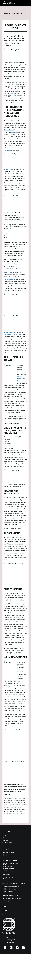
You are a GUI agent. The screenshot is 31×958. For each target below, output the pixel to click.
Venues (4, 845)
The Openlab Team (8, 853)
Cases (4, 914)
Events (4, 910)
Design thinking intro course (10, 887)
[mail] (23, 947)
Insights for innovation (9, 889)
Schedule (5, 871)
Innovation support (10, 895)
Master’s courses (9, 860)
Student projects (7, 866)
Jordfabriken (7, 334)
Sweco (12, 172)
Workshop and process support (11, 898)
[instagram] (11, 947)
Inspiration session (8, 891)
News (4, 906)
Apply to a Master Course (10, 864)
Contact (5, 849)
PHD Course (7, 874)
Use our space (6, 901)
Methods (5, 840)
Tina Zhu (6, 213)
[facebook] (5, 947)
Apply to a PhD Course (9, 878)
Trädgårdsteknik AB (10, 279)
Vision (4, 838)
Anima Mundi (18, 334)
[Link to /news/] (3, 10)
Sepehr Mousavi (9, 130)
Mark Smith (7, 272)
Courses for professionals (13, 883)
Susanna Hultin (8, 169)
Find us (4, 855)
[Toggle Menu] (27, 3)
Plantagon (14, 132)
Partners (5, 835)
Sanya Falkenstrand (10, 332)
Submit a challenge (8, 868)
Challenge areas (7, 842)
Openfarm (13, 93)
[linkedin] (17, 947)
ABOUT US (6, 832)
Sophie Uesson (22, 381)
